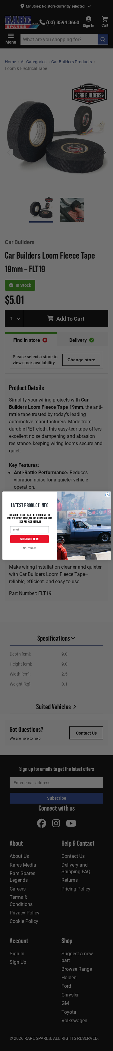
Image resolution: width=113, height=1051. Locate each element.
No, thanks (29, 548)
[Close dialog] (107, 495)
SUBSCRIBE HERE (29, 539)
